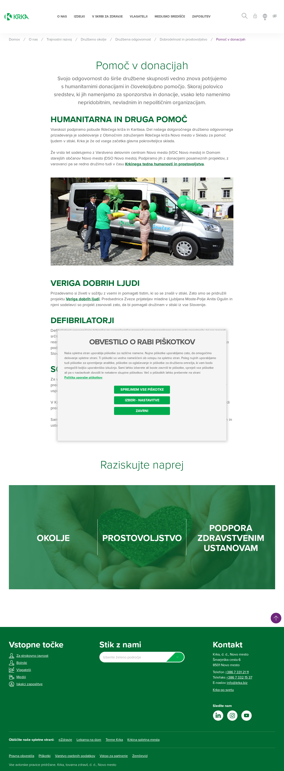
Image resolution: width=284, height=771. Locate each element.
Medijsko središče (170, 16)
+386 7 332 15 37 (239, 677)
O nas (62, 16)
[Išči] (245, 16)
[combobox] (141, 657)
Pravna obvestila (21, 756)
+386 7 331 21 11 (237, 672)
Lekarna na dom (89, 740)
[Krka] (16, 16)
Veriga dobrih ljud (82, 299)
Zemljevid (140, 756)
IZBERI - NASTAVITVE (142, 400)
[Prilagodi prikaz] (274, 17)
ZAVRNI (142, 411)
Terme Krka (114, 740)
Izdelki (79, 16)
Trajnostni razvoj (59, 39)
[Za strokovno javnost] (255, 17)
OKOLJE (53, 538)
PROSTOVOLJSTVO (142, 538)
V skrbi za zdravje (107, 16)
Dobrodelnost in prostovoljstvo (183, 39)
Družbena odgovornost (133, 39)
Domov (14, 39)
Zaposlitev (201, 16)
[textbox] (142, 657)
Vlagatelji (139, 16)
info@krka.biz (237, 683)
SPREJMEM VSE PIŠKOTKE (142, 389)
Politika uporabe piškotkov (83, 377)
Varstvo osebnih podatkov (75, 756)
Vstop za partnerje (114, 756)
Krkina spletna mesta (143, 740)
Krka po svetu (223, 690)
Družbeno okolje (93, 39)
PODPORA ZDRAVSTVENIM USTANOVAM (230, 538)
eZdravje (65, 740)
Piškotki (45, 756)
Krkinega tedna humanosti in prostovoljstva (164, 164)
